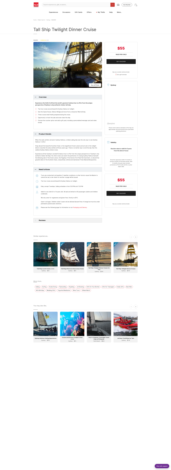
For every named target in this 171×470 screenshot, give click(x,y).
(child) (45, 268)
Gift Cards (78, 12)
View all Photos (95, 85)
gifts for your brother (93, 287)
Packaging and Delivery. (80, 207)
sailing (48, 20)
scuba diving (53, 287)
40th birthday (40, 290)
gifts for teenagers (108, 287)
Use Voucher (127, 4)
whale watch (86, 290)
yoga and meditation (64, 290)
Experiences (53, 12)
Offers (89, 12)
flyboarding (62, 287)
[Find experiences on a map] (118, 5)
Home (35, 20)
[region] (121, 107)
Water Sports (41, 20)
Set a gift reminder (122, 74)
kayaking (71, 287)
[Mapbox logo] (111, 124)
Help (111, 12)
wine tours (76, 290)
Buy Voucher (121, 61)
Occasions (66, 12)
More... (119, 12)
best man (129, 287)
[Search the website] (112, 5)
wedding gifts (51, 290)
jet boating (80, 287)
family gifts (120, 287)
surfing (44, 287)
